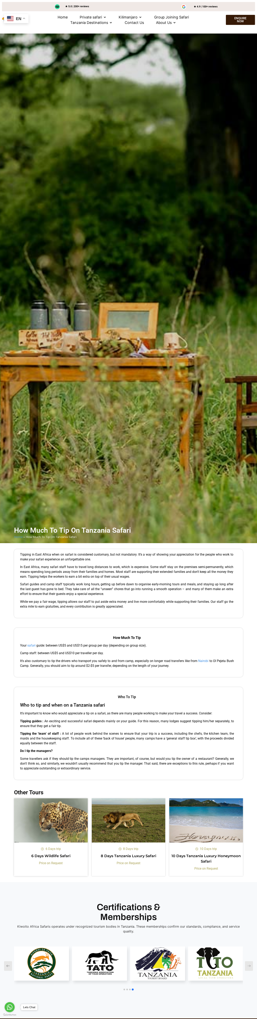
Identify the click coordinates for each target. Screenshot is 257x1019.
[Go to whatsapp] (10, 1007)
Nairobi (203, 661)
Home (18, 537)
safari (31, 645)
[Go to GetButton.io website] (9, 1015)
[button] (93, 17)
